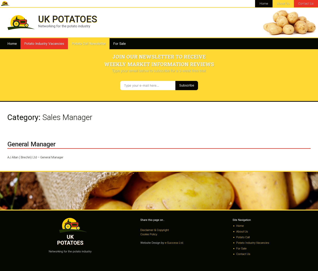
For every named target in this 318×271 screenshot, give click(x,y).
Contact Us (306, 3)
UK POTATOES (67, 19)
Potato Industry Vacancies (44, 44)
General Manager (31, 144)
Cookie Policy (148, 234)
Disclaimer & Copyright (154, 230)
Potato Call (243, 237)
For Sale (119, 44)
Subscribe (186, 85)
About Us (283, 3)
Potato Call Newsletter (89, 44)
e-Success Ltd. (174, 242)
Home (263, 3)
